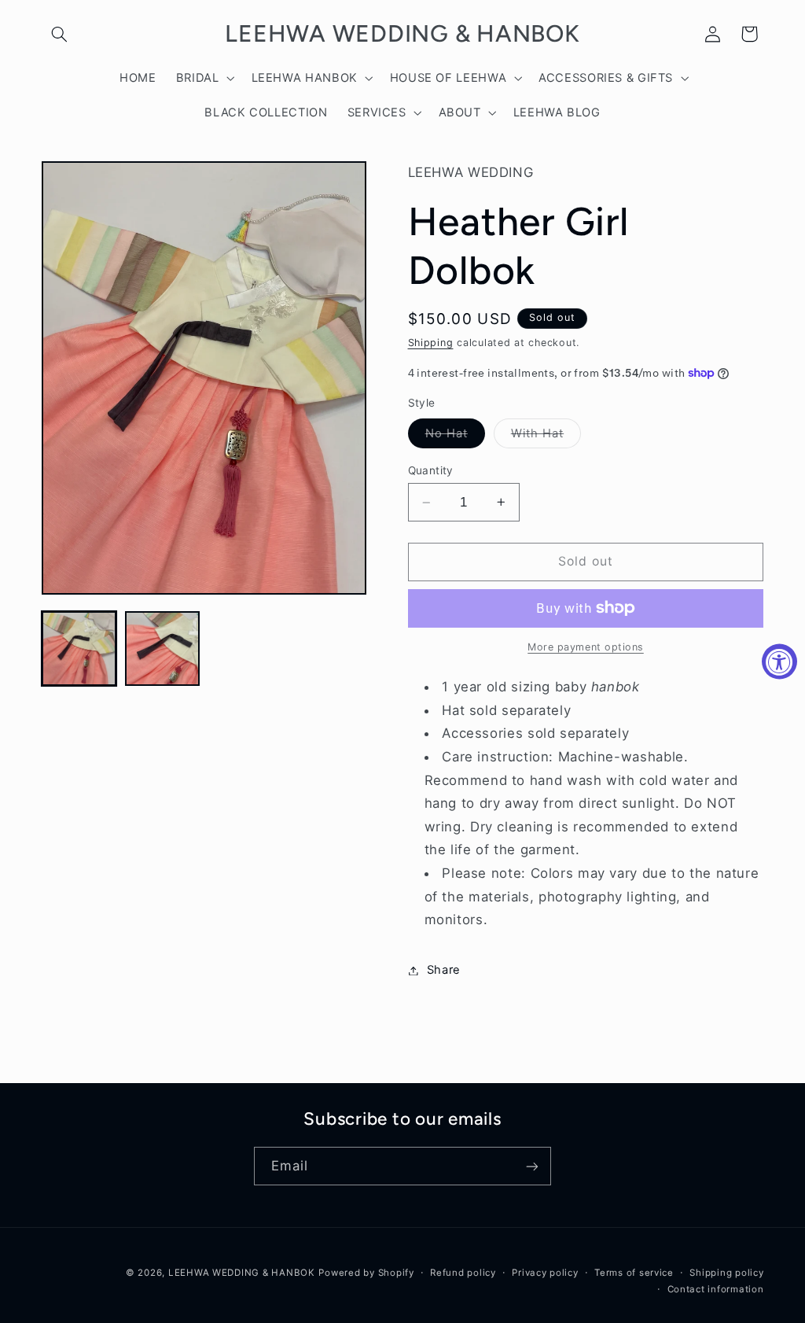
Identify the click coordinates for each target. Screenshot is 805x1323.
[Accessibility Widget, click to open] (779, 662)
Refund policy (463, 1272)
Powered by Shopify (366, 1272)
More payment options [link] (585, 647)
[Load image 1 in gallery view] (79, 649)
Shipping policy (726, 1272)
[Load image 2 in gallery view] (162, 649)
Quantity (431, 470)
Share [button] (444, 970)
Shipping (431, 342)
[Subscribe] (532, 1166)
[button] (60, 34)
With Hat (546, 437)
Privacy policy (545, 1272)
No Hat (455, 437)
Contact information (715, 1289)
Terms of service (634, 1272)
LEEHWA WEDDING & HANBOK (241, 1272)
